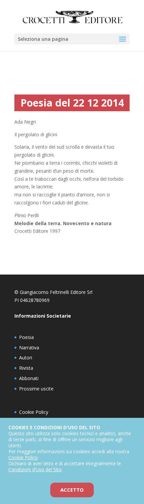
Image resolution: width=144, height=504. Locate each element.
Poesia (26, 337)
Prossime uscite (36, 388)
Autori (25, 357)
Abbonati (29, 378)
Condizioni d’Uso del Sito (35, 469)
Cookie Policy (33, 412)
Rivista (26, 368)
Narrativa (29, 347)
